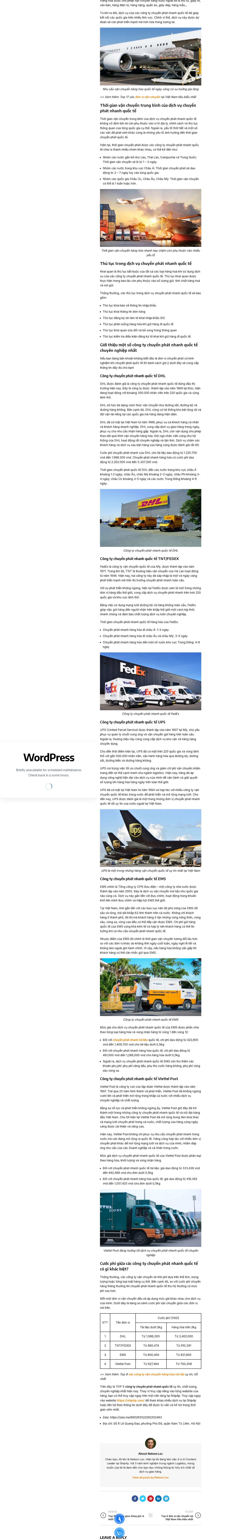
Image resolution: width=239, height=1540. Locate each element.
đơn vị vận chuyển (147, 97)
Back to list (150, 1515)
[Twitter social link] (142, 1498)
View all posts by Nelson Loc (150, 1477)
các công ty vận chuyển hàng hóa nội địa (156, 1374)
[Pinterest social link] (150, 1498)
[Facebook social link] (135, 1498)
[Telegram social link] (166, 1498)
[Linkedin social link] (158, 1498)
